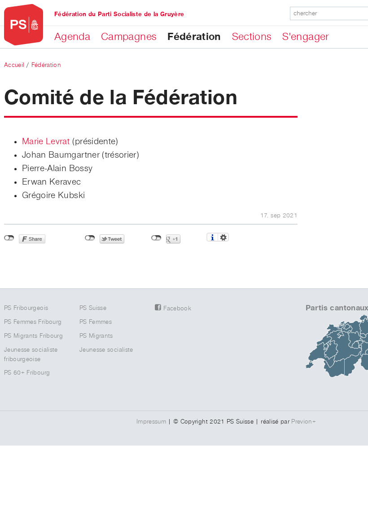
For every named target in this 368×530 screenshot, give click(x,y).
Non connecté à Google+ (156, 238)
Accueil (14, 65)
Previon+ (303, 422)
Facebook (177, 308)
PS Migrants (96, 336)
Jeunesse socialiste (106, 350)
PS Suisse (92, 308)
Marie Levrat (46, 141)
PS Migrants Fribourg (33, 336)
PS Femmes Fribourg (32, 322)
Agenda (72, 36)
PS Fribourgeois (26, 308)
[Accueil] (23, 25)
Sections (252, 36)
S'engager (305, 36)
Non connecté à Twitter (90, 238)
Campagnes (129, 36)
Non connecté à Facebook (9, 238)
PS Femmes (95, 322)
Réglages (223, 237)
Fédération (194, 36)
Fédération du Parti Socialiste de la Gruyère (119, 14)
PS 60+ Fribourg (27, 373)
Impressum (151, 422)
